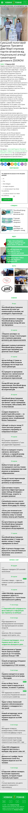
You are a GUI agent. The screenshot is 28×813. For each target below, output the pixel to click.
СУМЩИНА (14, 205)
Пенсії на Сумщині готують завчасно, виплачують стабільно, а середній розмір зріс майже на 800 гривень (13, 453)
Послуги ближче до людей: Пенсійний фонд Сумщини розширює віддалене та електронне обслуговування (13, 525)
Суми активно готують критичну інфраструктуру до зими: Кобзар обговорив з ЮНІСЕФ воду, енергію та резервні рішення (13, 492)
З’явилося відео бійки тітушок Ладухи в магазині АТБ (15, 259)
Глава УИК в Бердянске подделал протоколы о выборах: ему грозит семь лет (13, 749)
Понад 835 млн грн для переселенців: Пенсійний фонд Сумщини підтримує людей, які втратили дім (14, 386)
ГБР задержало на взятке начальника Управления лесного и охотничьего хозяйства (14, 695)
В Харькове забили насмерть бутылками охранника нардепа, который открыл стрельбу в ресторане (13, 774)
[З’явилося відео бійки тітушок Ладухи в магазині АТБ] (21, 280)
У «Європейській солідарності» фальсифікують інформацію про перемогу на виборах (14, 610)
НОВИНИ (14, 298)
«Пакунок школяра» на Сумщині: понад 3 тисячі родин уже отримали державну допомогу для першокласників (14, 337)
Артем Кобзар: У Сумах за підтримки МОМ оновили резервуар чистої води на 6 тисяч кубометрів (12, 363)
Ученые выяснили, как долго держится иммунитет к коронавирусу (12, 785)
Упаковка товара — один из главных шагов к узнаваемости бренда (13, 582)
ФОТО (14, 266)
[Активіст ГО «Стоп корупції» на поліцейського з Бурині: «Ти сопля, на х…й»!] (6, 289)
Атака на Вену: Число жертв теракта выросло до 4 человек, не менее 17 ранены (13, 685)
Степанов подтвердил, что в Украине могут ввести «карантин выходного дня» (13, 642)
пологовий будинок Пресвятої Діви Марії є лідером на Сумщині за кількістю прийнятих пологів (13, 151)
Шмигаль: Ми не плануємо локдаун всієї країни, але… (11, 634)
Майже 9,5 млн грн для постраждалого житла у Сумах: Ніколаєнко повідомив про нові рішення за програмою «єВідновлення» (14, 469)
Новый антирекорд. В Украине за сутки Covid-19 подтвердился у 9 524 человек (14, 663)
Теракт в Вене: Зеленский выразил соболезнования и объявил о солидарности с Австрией (12, 705)
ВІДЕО (14, 236)
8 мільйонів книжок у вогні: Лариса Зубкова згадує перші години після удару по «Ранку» (14, 503)
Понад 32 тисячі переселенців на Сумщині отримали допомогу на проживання (13, 480)
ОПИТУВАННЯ (14, 168)
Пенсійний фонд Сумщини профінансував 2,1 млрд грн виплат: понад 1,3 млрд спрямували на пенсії (12, 540)
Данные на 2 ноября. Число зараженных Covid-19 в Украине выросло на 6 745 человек (12, 759)
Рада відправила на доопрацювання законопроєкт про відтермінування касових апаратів (13, 624)
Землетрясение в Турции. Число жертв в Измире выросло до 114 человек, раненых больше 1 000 (12, 652)
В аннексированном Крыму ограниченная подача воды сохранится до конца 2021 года (13, 740)
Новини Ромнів (18, 809)
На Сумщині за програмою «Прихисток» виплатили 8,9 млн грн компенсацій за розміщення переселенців (13, 375)
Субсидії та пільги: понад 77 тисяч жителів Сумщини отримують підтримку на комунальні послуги (12, 428)
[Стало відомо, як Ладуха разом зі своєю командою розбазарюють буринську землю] (6, 272)
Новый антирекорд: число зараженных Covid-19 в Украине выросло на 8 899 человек (12, 716)
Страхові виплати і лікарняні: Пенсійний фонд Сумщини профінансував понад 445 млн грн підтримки (13, 322)
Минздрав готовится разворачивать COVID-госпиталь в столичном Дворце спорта (13, 730)
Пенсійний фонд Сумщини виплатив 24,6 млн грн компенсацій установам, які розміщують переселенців (13, 310)
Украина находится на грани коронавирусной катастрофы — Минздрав (13, 676)
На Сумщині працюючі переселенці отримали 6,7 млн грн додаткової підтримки (13, 442)
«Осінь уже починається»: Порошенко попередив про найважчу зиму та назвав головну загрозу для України (13, 514)
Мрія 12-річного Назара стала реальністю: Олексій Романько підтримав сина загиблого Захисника (14, 551)
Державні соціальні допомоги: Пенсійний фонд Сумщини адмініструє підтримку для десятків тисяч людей (14, 348)
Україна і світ (14, 560)
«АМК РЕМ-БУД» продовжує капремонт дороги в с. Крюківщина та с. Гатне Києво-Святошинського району (14, 596)
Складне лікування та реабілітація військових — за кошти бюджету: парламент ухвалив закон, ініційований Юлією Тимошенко (13, 416)
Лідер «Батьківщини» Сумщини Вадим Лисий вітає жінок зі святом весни (16, 244)
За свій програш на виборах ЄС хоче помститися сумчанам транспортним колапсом (16, 252)
